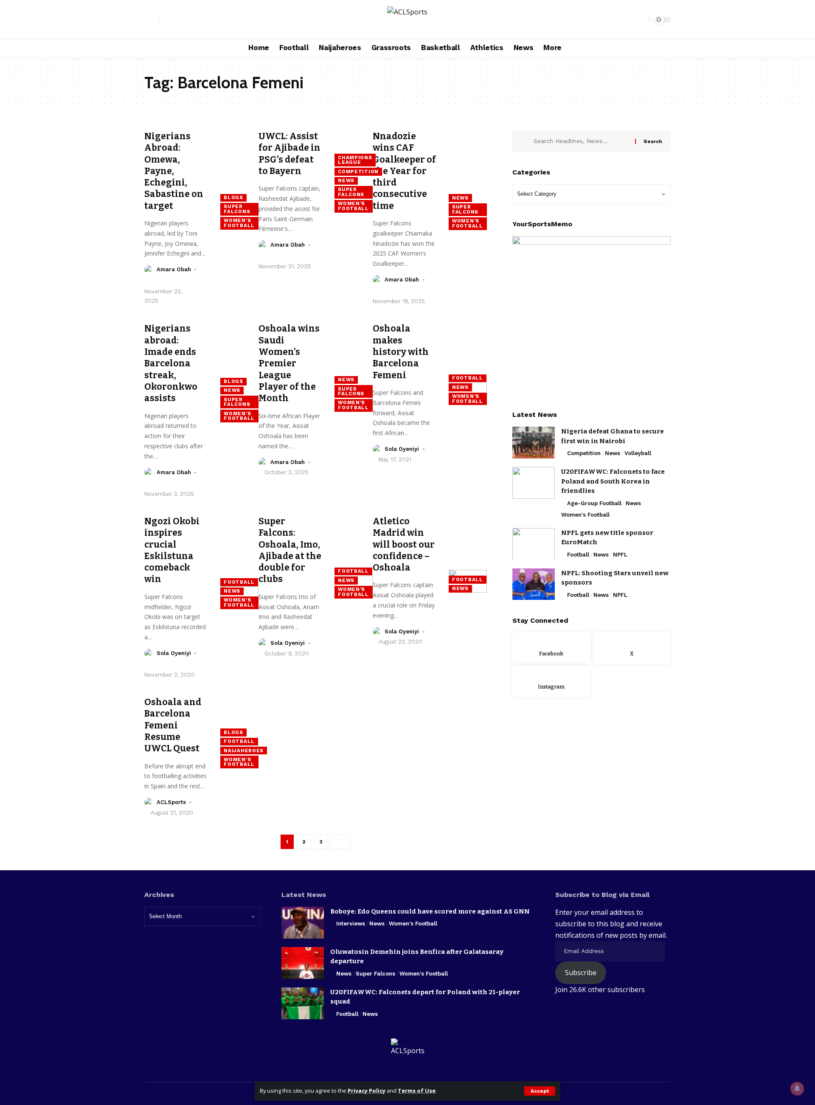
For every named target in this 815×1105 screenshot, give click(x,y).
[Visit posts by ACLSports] (149, 802)
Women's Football (239, 222)
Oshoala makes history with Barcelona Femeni (401, 351)
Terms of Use (417, 1090)
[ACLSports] (407, 19)
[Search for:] (581, 141)
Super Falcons (237, 208)
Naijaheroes (244, 751)
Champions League (355, 160)
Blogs (233, 197)
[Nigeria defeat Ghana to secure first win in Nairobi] (533, 442)
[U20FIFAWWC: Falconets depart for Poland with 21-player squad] (302, 1003)
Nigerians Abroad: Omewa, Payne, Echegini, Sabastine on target (173, 171)
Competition (358, 171)
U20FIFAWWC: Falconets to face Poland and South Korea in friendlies (613, 481)
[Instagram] (185, 20)
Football (467, 378)
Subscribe (580, 972)
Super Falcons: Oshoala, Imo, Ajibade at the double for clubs (290, 550)
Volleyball (637, 453)
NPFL (620, 554)
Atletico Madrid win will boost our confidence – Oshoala (404, 544)
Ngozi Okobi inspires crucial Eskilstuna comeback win (172, 550)
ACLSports (171, 802)
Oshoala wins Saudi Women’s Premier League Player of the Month (289, 363)
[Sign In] (151, 19)
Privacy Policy (366, 1090)
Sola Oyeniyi (402, 449)
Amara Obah (174, 269)
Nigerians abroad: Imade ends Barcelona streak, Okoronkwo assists (170, 363)
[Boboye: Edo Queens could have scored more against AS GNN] (302, 923)
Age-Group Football (594, 503)
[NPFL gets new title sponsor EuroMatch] (533, 544)
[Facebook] (166, 20)
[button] (539, 1091)
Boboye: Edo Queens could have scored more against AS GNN (430, 911)
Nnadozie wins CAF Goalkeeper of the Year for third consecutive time (404, 171)
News (346, 180)
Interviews (350, 923)
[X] (175, 20)
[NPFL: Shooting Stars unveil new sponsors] (533, 584)
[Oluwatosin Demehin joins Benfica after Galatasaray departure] (302, 963)
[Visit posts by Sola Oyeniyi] (377, 449)
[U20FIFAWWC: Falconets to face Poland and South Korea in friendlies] (533, 483)
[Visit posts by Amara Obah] (149, 269)
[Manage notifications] (797, 1088)
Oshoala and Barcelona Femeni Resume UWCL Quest (172, 725)
